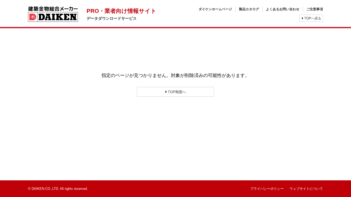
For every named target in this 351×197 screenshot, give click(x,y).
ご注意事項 (314, 9)
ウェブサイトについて (306, 189)
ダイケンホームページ (215, 9)
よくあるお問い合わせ (282, 9)
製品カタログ (249, 9)
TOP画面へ (176, 92)
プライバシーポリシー (267, 189)
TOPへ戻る (312, 18)
